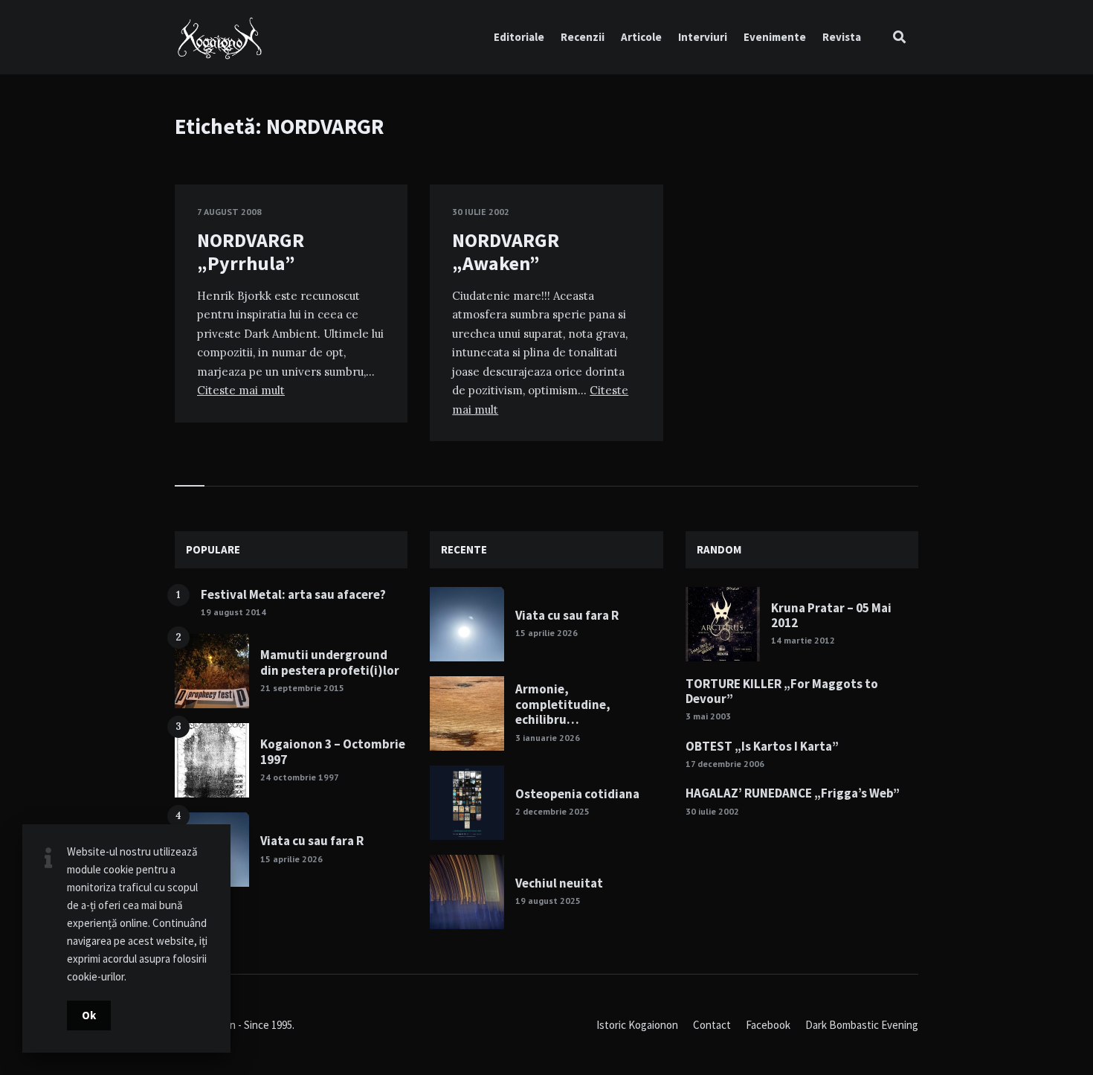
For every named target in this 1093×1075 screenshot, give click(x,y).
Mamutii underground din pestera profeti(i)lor (329, 662)
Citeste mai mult (241, 390)
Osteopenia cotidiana (577, 794)
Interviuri (702, 37)
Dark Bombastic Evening (861, 1025)
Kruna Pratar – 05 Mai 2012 (831, 615)
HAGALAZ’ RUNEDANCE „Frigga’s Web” (793, 793)
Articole (641, 37)
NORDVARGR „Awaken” (505, 251)
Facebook (768, 1025)
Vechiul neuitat (559, 883)
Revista (841, 37)
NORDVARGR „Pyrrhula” (250, 251)
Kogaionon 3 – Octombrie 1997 (332, 751)
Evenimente (775, 37)
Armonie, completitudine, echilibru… (562, 704)
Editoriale (519, 37)
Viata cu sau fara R (312, 840)
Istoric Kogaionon (637, 1025)
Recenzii (582, 37)
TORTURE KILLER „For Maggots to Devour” (782, 691)
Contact (712, 1025)
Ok (89, 1015)
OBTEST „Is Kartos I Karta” (762, 746)
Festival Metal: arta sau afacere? (293, 594)
